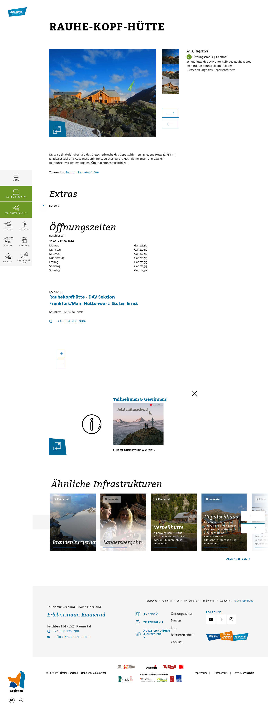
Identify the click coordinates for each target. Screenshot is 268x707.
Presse (176, 620)
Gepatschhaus (221, 516)
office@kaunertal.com (73, 637)
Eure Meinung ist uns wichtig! (133, 450)
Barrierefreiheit (182, 635)
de (178, 600)
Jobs (174, 627)
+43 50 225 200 (67, 631)
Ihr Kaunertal (191, 600)
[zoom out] (61, 363)
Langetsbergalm (122, 542)
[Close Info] (194, 394)
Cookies (176, 642)
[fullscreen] (57, 129)
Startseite (152, 600)
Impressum (200, 672)
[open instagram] (231, 619)
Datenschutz (221, 672)
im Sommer (209, 600)
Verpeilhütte (168, 527)
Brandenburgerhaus (77, 542)
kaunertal (167, 600)
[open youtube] (211, 619)
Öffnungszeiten (182, 613)
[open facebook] (221, 619)
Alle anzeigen (237, 558)
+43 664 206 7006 (72, 321)
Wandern (225, 600)
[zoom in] (61, 353)
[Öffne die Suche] (21, 700)
